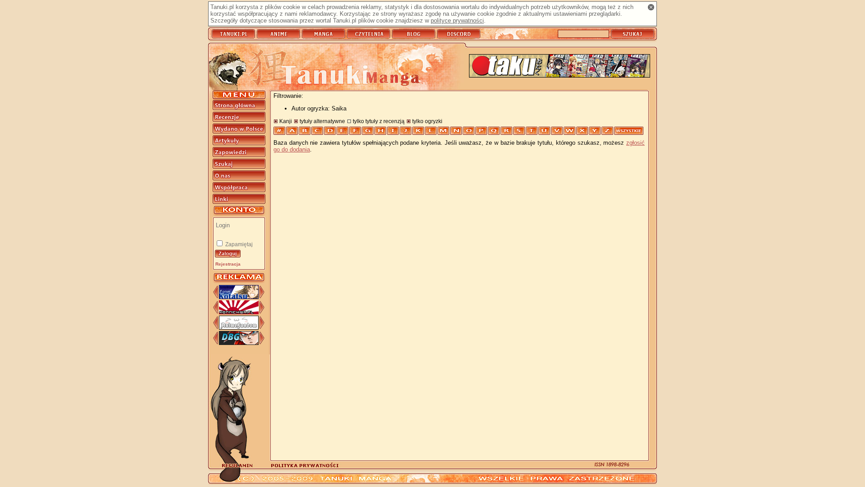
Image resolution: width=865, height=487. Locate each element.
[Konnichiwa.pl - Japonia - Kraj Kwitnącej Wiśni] (239, 312)
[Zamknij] (651, 7)
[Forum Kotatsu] (239, 297)
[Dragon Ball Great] (239, 343)
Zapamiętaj (238, 244)
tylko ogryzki (427, 121)
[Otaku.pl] (559, 66)
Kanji (285, 121)
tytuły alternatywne (322, 121)
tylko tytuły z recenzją (379, 121)
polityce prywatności (457, 20)
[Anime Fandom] (239, 327)
